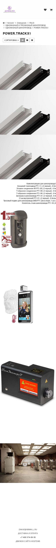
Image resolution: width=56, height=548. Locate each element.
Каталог (10, 23)
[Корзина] (51, 9)
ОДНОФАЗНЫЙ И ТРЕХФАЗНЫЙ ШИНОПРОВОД (25, 25)
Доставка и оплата (28, 533)
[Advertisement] (21, 266)
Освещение (21, 23)
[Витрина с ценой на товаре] (22, 40)
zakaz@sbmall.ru (28, 529)
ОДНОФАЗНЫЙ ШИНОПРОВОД (18, 27)
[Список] (32, 40)
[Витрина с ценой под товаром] (27, 40)
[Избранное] (45, 9)
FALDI (31, 23)
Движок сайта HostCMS (28, 541)
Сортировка (11, 40)
